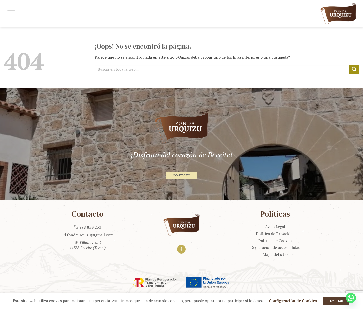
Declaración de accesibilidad (275, 247)
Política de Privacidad (275, 233)
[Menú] (11, 14)
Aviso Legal (275, 226)
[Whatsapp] (351, 298)
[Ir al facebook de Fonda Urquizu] (181, 249)
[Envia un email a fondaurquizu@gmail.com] (64, 234)
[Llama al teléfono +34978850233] (76, 226)
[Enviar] (354, 69)
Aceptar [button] (336, 301)
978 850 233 (90, 227)
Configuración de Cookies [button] (293, 300)
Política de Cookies (275, 240)
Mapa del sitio (275, 254)
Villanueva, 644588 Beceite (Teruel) (87, 245)
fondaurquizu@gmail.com (90, 235)
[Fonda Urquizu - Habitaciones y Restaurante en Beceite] (186, 13)
